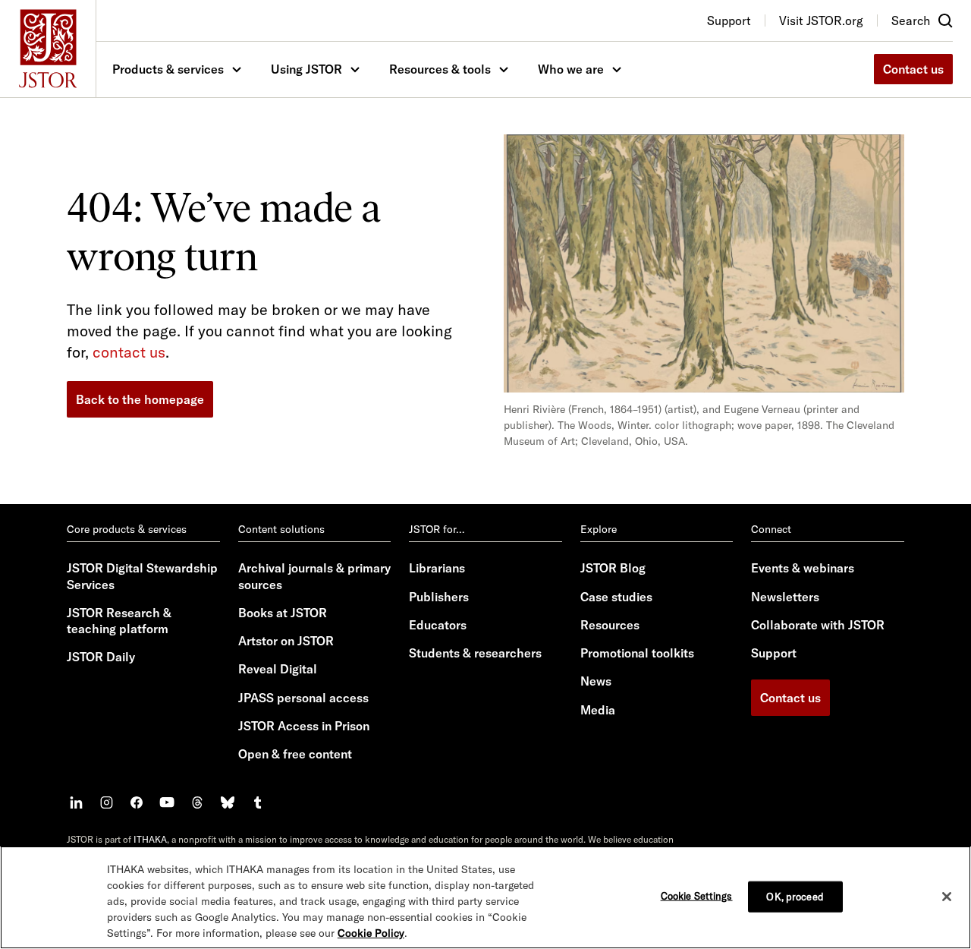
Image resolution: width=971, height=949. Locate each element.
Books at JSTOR (282, 612)
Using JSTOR (306, 69)
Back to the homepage (140, 399)
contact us (129, 351)
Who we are (571, 69)
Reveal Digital (277, 668)
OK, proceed (794, 896)
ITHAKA (150, 839)
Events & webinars (802, 567)
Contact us (913, 69)
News (595, 681)
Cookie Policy (371, 933)
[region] (485, 897)
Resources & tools (440, 69)
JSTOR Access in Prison (303, 725)
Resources (609, 624)
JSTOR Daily (101, 656)
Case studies (616, 596)
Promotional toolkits (637, 653)
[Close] (946, 896)
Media (597, 709)
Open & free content (295, 753)
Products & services (168, 69)
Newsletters (785, 596)
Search (910, 20)
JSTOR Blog (613, 567)
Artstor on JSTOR (286, 640)
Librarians (437, 567)
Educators (438, 624)
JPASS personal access (303, 697)
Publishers (439, 596)
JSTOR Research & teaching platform (119, 620)
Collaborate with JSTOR (818, 624)
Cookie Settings (697, 895)
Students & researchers (475, 653)
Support (774, 653)
